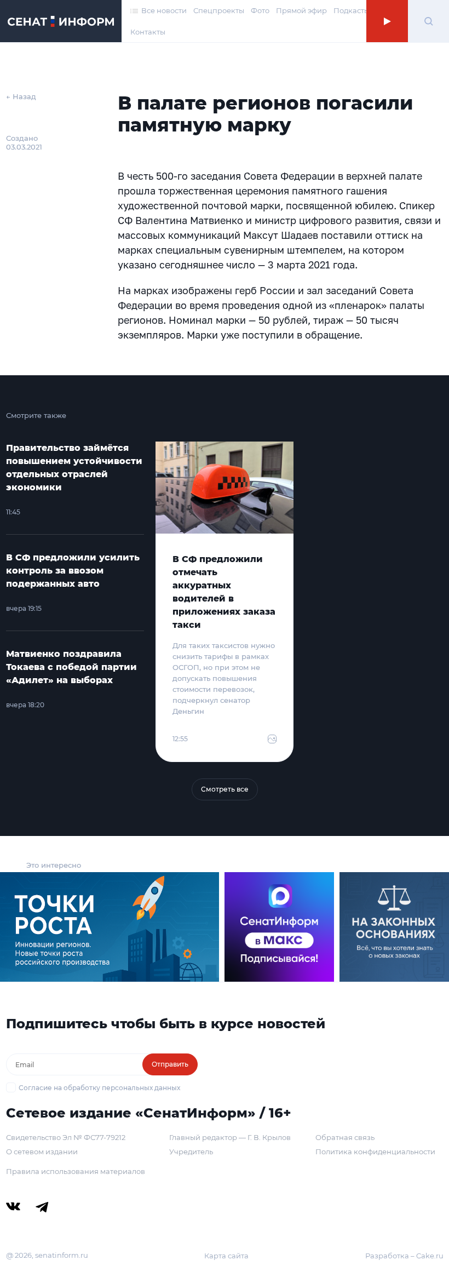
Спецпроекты (218, 10)
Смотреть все (225, 789)
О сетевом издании (42, 1151)
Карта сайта (226, 1255)
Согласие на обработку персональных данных (99, 1088)
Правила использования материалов (75, 1171)
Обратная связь (345, 1137)
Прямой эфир (301, 10)
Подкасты (351, 10)
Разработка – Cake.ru (404, 1255)
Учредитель (191, 1151)
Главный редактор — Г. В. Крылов (230, 1137)
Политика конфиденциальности (375, 1151)
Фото (260, 10)
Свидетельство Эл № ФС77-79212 (65, 1137)
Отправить (170, 1064)
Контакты (147, 31)
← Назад (21, 96)
